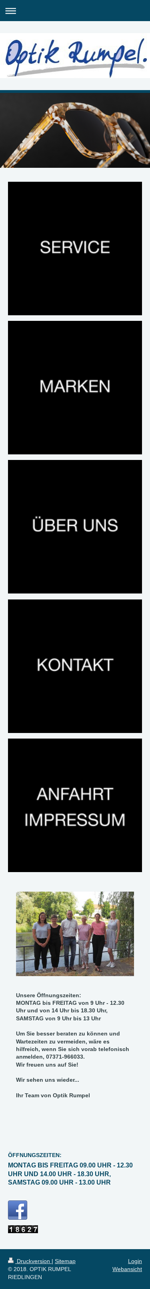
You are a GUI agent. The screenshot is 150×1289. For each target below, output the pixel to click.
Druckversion (33, 1261)
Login (135, 1261)
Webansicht (127, 1269)
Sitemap (65, 1261)
